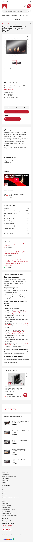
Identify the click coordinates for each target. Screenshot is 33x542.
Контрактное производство (9, 15)
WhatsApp (25, 325)
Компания (21, 15)
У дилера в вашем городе (12, 119)
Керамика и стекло (24, 24)
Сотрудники (5, 478)
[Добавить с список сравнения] (27, 373)
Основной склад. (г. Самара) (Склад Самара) (16, 244)
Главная (4, 24)
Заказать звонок (7, 525)
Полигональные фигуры (8, 509)
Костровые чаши (6, 507)
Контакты (5, 482)
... (27, 15)
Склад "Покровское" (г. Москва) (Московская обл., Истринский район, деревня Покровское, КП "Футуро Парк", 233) (16, 262)
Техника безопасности (8, 494)
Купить (16, 111)
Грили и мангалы (6, 505)
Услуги (4, 492)
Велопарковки (6, 511)
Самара (5, 1)
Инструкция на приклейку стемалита (16, 194)
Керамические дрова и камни (10, 515)
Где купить (5, 495)
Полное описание (8, 89)
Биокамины (5, 503)
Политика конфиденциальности (10, 497)
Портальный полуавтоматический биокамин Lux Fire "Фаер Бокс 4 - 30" (13, 388)
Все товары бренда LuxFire (12, 409)
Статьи (4, 490)
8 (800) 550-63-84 (24, 6)
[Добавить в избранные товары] (27, 376)
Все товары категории (11, 408)
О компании (5, 474)
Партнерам (5, 480)
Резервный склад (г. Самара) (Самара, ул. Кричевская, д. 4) (17, 252)
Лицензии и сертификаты (9, 476)
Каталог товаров (12, 24)
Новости (4, 488)
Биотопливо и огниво (7, 513)
